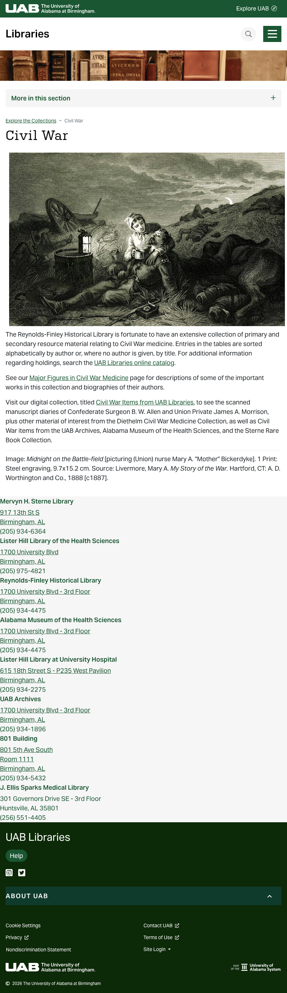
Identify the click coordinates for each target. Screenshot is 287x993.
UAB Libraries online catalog (134, 363)
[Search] (248, 34)
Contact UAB (161, 925)
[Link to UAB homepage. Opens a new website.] (50, 967)
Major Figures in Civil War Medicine (78, 378)
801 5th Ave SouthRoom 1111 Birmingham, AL (26, 759)
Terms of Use (161, 937)
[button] (143, 98)
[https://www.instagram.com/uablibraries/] (9, 873)
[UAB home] (50, 9)
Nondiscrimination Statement (38, 949)
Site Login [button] (155, 949)
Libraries (27, 34)
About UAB (27, 896)
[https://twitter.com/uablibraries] (21, 873)
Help (16, 856)
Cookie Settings (23, 925)
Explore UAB (252, 8)
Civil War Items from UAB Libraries (145, 402)
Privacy (17, 937)
